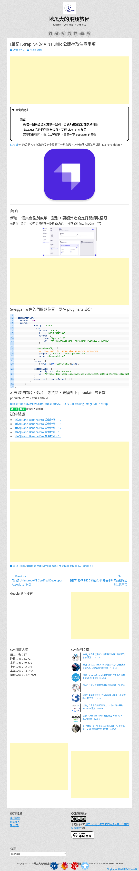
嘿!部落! (14, 825)
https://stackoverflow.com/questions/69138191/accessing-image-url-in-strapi (59, 404)
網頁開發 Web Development (41, 565)
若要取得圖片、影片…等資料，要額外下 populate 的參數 (59, 134)
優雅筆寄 (15, 818)
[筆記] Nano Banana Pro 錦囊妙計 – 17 (37, 428)
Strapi (14, 145)
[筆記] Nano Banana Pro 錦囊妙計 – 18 (37, 424)
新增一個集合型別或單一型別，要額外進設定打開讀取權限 (60, 124)
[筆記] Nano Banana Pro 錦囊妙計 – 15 (37, 436)
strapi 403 (76, 565)
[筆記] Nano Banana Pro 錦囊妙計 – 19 (37, 420)
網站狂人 (15, 821)
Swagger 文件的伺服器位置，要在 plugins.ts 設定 (54, 129)
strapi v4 (88, 565)
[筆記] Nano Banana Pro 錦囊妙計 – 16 (37, 432)
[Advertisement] (69, 80)
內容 (23, 119)
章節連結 (22, 110)
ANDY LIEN (36, 49)
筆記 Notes (19, 565)
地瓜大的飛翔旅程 (69, 19)
